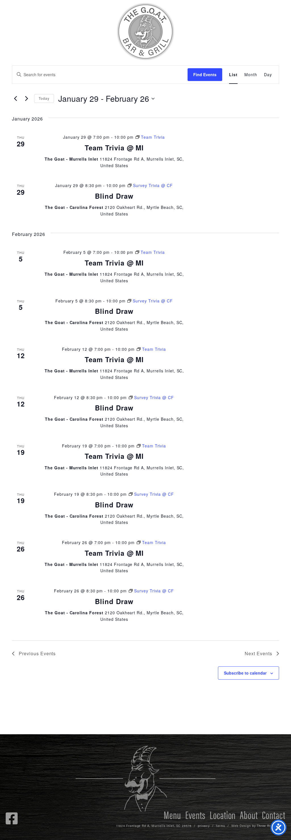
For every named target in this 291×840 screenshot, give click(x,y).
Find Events (205, 74)
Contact (273, 814)
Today (44, 98)
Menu (172, 814)
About (249, 814)
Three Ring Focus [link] (271, 826)
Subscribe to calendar (245, 673)
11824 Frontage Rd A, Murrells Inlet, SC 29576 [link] (154, 826)
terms (220, 826)
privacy (204, 826)
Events (195, 814)
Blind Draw (114, 196)
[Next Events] (26, 98)
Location (223, 814)
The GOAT (145, 31)
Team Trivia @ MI (114, 147)
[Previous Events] (15, 98)
